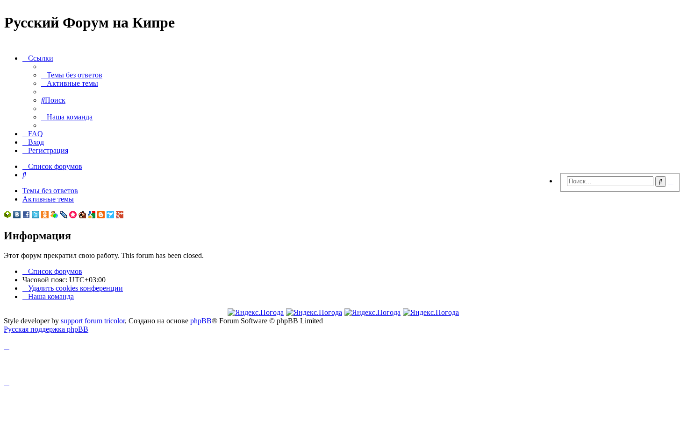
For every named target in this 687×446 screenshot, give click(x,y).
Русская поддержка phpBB (46, 329)
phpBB (201, 321)
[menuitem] (71, 75)
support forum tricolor (93, 321)
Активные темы (48, 199)
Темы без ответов (50, 191)
